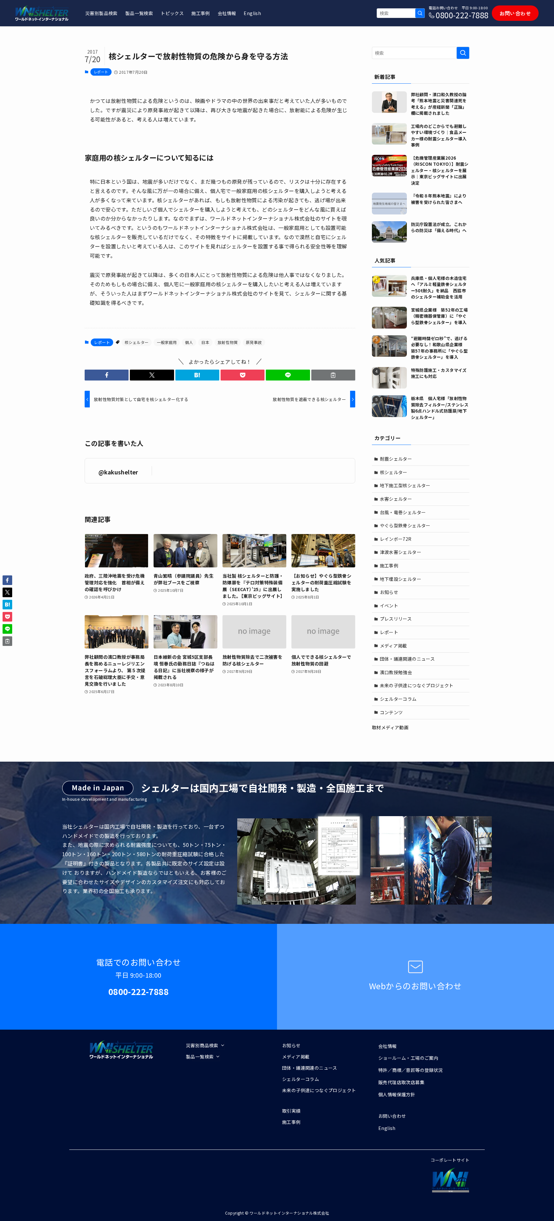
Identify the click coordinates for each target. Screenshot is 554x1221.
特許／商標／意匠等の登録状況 (410, 1070)
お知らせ (389, 592)
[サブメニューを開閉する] (208, 1045)
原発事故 (254, 342)
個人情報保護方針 (396, 1094)
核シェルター (136, 342)
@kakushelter (118, 472)
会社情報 (387, 1046)
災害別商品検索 (202, 1045)
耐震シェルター (396, 459)
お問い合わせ (392, 1116)
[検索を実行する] (420, 13)
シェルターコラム (398, 699)
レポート (101, 71)
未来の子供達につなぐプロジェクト (417, 685)
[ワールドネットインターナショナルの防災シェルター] (42, 13)
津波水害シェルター (401, 552)
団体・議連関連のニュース (407, 659)
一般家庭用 (167, 342)
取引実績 (291, 1111)
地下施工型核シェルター (405, 485)
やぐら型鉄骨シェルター (405, 525)
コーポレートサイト (450, 1160)
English (387, 1128)
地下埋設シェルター (401, 579)
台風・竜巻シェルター (403, 512)
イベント (389, 605)
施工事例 (389, 565)
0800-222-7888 (462, 15)
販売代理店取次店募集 (401, 1082)
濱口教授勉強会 (396, 672)
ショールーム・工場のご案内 (408, 1058)
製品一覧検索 (200, 1056)
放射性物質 (228, 342)
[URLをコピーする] (333, 375)
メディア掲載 (393, 645)
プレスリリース (396, 618)
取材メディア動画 (390, 727)
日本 (205, 342)
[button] (107, 375)
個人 (189, 342)
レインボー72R (396, 539)
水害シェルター (396, 499)
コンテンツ (391, 712)
